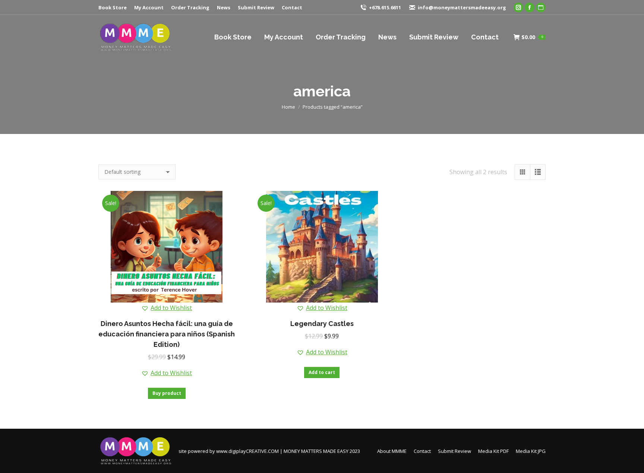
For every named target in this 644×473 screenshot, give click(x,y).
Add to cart (322, 372)
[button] (166, 308)
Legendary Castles (322, 323)
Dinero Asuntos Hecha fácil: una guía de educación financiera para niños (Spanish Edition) (166, 334)
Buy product (166, 393)
